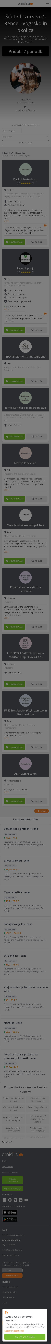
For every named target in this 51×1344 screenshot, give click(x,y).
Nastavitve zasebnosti (14, 1330)
